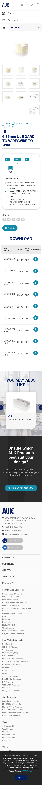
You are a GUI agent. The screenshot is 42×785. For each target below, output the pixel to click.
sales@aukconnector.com (17, 534)
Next (34, 49)
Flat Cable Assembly (10, 738)
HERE (24, 771)
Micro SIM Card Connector (12, 707)
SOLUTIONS (8, 564)
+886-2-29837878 (13, 527)
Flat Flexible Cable (9, 735)
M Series (5, 667)
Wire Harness (7, 729)
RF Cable (5, 732)
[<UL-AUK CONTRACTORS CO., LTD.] (4, 219)
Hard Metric (6, 622)
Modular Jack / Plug (10, 653)
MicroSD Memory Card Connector (15, 713)
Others (5, 747)
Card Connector (9, 697)
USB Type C (7, 644)
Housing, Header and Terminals (14, 603)
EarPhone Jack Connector (12, 664)
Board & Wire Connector (13, 590)
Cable (4, 722)
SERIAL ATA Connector (11, 685)
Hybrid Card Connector (11, 716)
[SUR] (21, 402)
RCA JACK (6, 688)
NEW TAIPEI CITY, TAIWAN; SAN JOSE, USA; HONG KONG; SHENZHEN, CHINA (20, 520)
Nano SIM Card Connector (12, 710)
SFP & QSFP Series (9, 647)
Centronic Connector (10, 676)
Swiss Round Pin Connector (13, 631)
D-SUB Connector (9, 670)
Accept (21, 778)
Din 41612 (5, 616)
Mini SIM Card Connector (11, 704)
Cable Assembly (8, 726)
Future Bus (6, 619)
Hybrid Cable (7, 741)
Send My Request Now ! (22, 488)
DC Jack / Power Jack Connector (15, 662)
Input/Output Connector (13, 640)
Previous (7, 49)
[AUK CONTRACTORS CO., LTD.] (4, 27)
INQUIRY (11, 228)
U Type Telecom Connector (13, 634)
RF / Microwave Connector (12, 659)
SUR (10, 416)
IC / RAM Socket (8, 625)
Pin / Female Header (10, 600)
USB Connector (8, 650)
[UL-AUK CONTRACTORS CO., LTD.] (9, 219)
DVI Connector (8, 682)
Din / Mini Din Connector (11, 679)
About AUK (8, 576)
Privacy (30, 771)
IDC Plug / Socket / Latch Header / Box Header (17, 609)
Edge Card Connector (10, 605)
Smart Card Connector (10, 701)
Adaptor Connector (9, 673)
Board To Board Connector (12, 594)
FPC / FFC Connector (10, 597)
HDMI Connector (8, 656)
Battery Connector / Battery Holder (15, 613)
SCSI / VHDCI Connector (11, 691)
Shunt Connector (8, 628)
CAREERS (7, 570)
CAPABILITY (8, 557)
